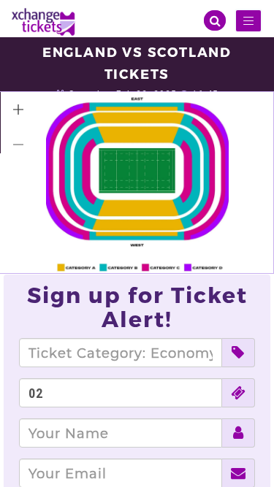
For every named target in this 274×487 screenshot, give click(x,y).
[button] (18, 109)
